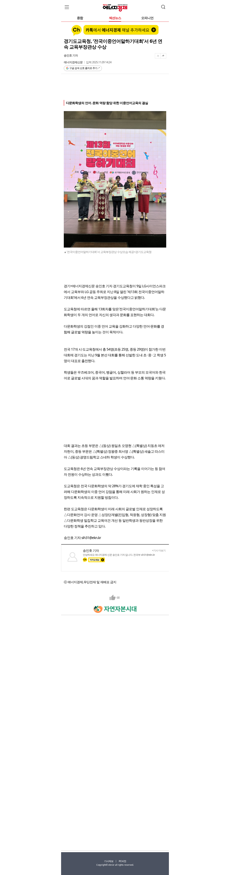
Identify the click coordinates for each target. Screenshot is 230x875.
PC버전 (122, 861)
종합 (80, 18)
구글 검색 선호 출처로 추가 (83, 68)
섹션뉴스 (115, 18)
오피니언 (147, 18)
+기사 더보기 (158, 550)
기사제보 (108, 861)
